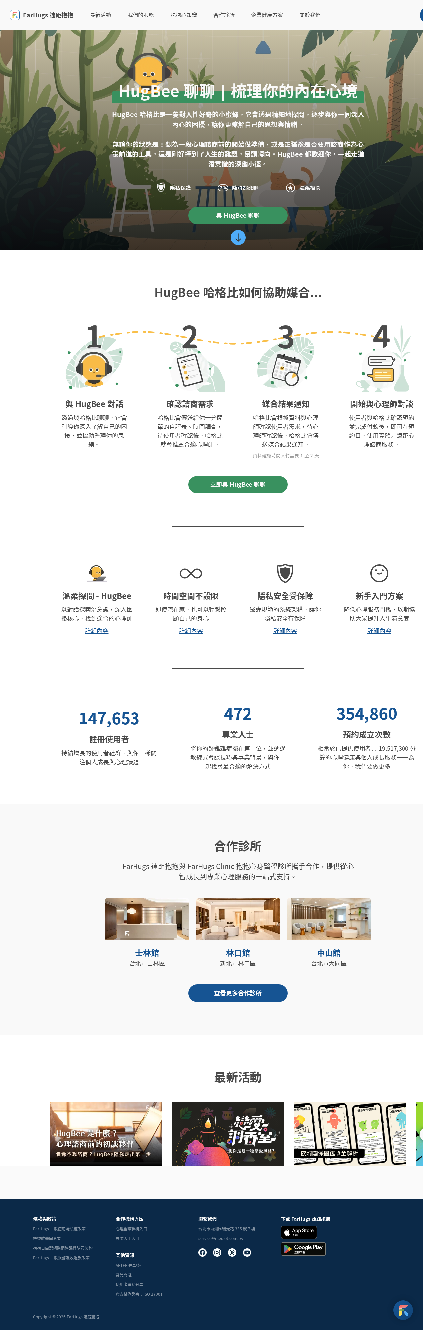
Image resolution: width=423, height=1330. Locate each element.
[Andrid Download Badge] (303, 1249)
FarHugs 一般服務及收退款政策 (61, 1258)
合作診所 (224, 15)
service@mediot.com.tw (220, 1238)
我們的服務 (141, 15)
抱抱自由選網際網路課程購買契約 (63, 1248)
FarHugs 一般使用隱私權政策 (59, 1229)
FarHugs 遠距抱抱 (48, 15)
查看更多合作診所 (238, 993)
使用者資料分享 (129, 1284)
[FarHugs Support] (403, 1310)
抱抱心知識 (184, 15)
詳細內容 (97, 631)
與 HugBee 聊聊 (238, 215)
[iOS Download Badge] (299, 1232)
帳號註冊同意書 (47, 1238)
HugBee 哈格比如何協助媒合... (238, 292)
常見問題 (124, 1275)
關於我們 (310, 15)
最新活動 (100, 15)
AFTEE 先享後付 (130, 1265)
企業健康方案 (267, 15)
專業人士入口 (127, 1238)
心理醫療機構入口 (131, 1229)
